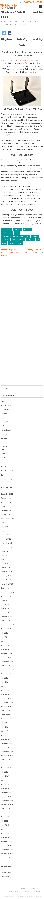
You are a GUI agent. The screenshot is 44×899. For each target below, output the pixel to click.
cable (17, 233)
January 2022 (6, 539)
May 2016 (4, 780)
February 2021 (6, 572)
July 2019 (4, 633)
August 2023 (6, 502)
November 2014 (7, 854)
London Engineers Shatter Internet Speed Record (10, 252)
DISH (3, 458)
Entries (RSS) (6, 873)
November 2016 (7, 756)
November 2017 (7, 706)
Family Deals (6, 422)
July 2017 (4, 723)
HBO (2, 426)
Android (17, 229)
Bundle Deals (6, 405)
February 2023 (6, 510)
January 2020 (6, 612)
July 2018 (4, 678)
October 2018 (6, 666)
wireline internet (15, 243)
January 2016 (6, 796)
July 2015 (4, 821)
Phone (3, 442)
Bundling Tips (6, 410)
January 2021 (6, 576)
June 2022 (5, 527)
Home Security (6, 430)
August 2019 (6, 629)
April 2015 (5, 833)
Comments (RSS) (7, 877)
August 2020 (6, 596)
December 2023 (7, 494)
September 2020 (7, 592)
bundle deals (6, 233)
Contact (37, 891)
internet (35, 236)
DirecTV (4, 418)
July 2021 (4, 551)
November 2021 (7, 543)
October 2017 (6, 711)
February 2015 (6, 841)
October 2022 (6, 514)
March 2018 (5, 694)
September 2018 (7, 670)
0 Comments (21, 24)
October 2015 (6, 809)
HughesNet (5, 434)
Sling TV (30, 240)
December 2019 (7, 617)
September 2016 (7, 764)
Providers (4, 446)
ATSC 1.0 (27, 229)
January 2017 (6, 747)
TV (38, 240)
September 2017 (7, 715)
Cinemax (4, 414)
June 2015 (5, 825)
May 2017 (4, 731)
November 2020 (7, 584)
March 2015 (5, 837)
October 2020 (6, 588)
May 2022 (4, 531)
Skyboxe (5, 240)
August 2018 (6, 674)
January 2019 (6, 657)
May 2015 (4, 829)
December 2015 (7, 801)
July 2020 (4, 600)
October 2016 (6, 760)
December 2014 (7, 850)
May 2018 (4, 686)
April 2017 (5, 735)
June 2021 (5, 555)
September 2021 (7, 547)
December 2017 (7, 702)
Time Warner (6, 467)
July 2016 (4, 772)
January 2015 (6, 845)
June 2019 (5, 637)
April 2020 (5, 604)
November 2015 (7, 805)
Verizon (4, 462)
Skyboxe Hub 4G (18, 240)
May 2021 (4, 559)
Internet (4, 438)
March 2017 (5, 739)
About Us (26, 891)
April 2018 (5, 690)
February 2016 (6, 792)
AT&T (3, 401)
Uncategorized (6, 24)
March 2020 (5, 608)
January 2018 (6, 698)
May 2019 (4, 641)
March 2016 (5, 788)
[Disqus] (22, 291)
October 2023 (6, 498)
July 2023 (4, 506)
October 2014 (6, 858)
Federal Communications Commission (20, 60)
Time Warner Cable (8, 471)
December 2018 (7, 662)
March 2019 (5, 649)
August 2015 (6, 817)
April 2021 (5, 563)
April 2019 (5, 645)
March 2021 (5, 568)
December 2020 (7, 580)
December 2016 (7, 751)
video (4, 243)
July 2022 (4, 523)
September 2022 (7, 518)
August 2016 (6, 768)
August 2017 (6, 719)
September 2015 (7, 813)
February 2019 (6, 653)
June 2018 (5, 682)
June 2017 (5, 727)
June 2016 (5, 776)
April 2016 (5, 784)
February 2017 (6, 743)
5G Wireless (6, 229)
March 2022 (5, 535)
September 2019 (7, 625)
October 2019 (6, 621)
